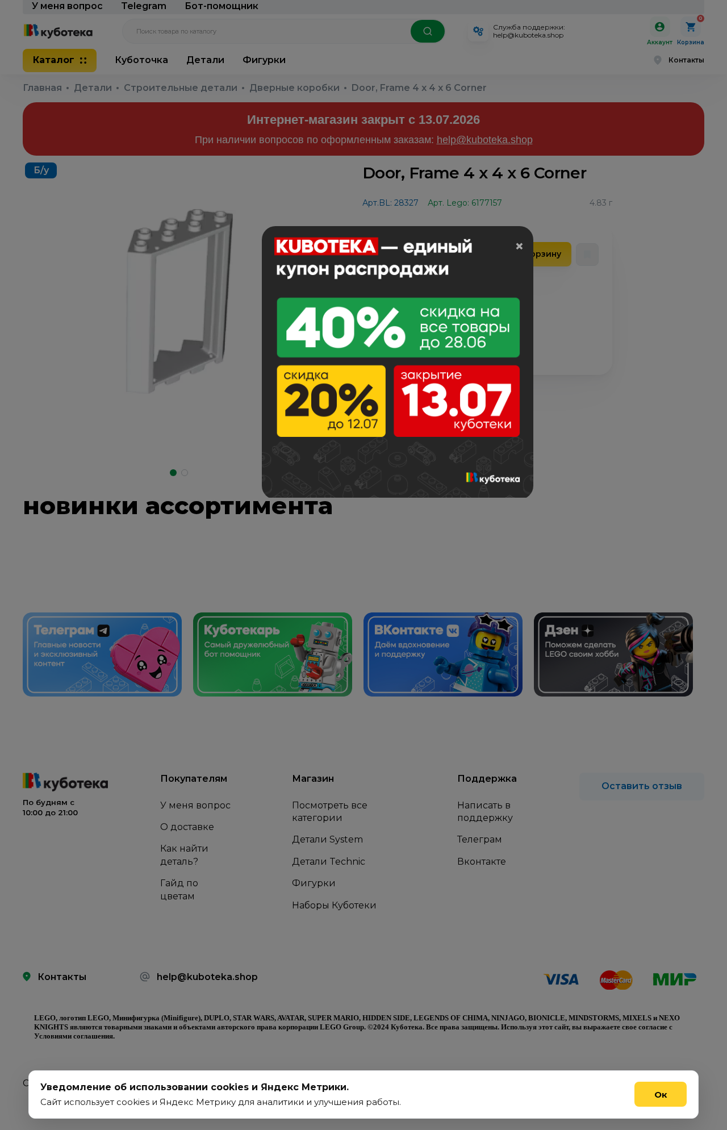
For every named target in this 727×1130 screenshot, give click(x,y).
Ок (660, 1094)
